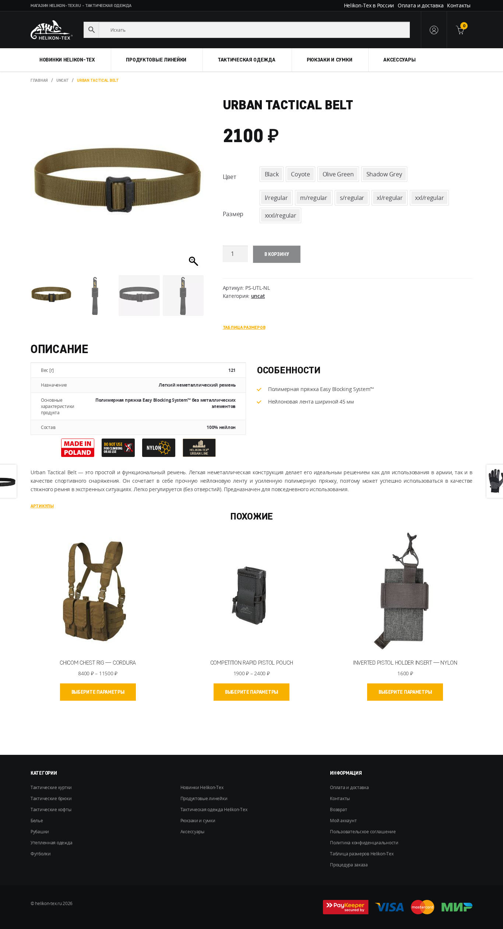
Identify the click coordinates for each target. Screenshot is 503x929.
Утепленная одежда (51, 843)
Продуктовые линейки (156, 59)
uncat (62, 80)
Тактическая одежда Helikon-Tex (213, 809)
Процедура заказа (349, 865)
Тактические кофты (51, 809)
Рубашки (40, 831)
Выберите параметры (97, 692)
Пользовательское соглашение (362, 831)
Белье (37, 820)
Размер (233, 214)
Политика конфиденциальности (364, 843)
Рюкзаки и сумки (329, 59)
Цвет (229, 177)
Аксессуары (399, 59)
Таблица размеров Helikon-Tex (361, 854)
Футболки (41, 854)
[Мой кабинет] (434, 29)
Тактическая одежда (246, 59)
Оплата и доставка (420, 5)
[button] (194, 188)
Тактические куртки (51, 787)
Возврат (338, 809)
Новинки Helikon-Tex (67, 59)
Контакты (459, 5)
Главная (39, 80)
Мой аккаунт (343, 820)
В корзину (276, 254)
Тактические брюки (51, 798)
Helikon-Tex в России (369, 5)
